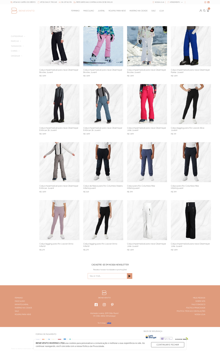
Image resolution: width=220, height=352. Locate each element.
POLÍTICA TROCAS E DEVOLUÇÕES (191, 311)
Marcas (15, 41)
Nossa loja (159, 2)
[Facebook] (96, 305)
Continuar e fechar (167, 344)
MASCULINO (88, 11)
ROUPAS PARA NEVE (117, 11)
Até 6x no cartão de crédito (24, 2)
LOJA (161, 11)
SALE (153, 11)
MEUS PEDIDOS (199, 298)
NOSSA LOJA (200, 314)
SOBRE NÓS (200, 301)
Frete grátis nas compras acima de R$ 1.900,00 (94, 2)
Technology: (102, 323)
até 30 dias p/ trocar (48, 2)
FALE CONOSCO (198, 304)
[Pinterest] (112, 305)
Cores (14, 51)
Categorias (17, 36)
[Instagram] (104, 305)
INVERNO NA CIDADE (139, 11)
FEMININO (75, 11)
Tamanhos (16, 46)
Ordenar (15, 56)
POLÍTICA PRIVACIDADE (195, 308)
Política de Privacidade (93, 346)
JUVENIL (101, 11)
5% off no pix (66, 2)
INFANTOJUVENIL (22, 304)
